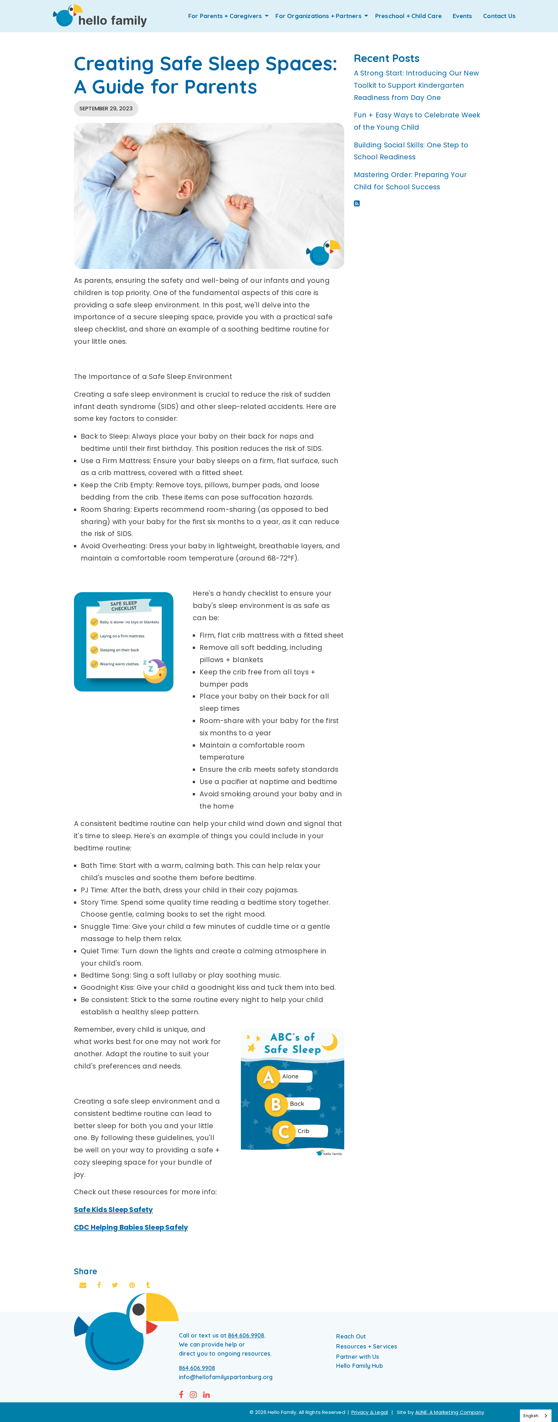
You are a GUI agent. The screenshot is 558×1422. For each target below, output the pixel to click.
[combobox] (536, 1415)
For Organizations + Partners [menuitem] (318, 16)
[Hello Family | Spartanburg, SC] (100, 16)
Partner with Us (357, 1356)
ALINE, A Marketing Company (449, 1412)
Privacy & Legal (369, 1412)
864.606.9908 (246, 1335)
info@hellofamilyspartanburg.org (226, 1377)
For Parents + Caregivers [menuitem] (225, 16)
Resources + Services (366, 1346)
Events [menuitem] (462, 16)
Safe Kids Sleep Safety (113, 1209)
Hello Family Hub (359, 1365)
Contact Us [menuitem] (499, 16)
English (530, 1416)
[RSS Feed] (357, 203)
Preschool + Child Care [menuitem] (408, 16)
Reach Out (351, 1336)
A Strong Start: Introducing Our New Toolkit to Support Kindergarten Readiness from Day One (416, 85)
